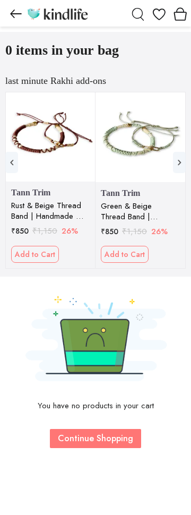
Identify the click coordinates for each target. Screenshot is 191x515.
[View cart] (180, 13)
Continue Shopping (95, 438)
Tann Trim (30, 192)
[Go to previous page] (16, 13)
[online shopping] (57, 13)
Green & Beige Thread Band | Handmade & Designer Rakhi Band (135, 211)
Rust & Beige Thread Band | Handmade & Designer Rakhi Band (46, 210)
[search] (138, 13)
